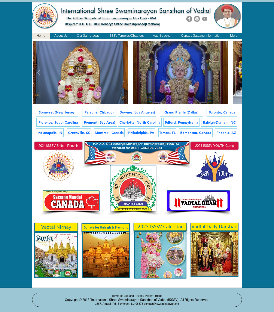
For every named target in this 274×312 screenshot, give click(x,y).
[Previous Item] (38, 72)
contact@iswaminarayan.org (161, 303)
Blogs (158, 295)
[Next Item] (235, 72)
